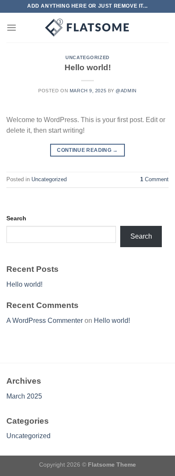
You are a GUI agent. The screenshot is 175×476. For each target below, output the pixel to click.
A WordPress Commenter (44, 320)
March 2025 (24, 396)
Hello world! (88, 67)
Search (16, 218)
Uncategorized (87, 57)
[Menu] (11, 27)
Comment (154, 179)
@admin (126, 90)
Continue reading (87, 150)
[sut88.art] (87, 28)
